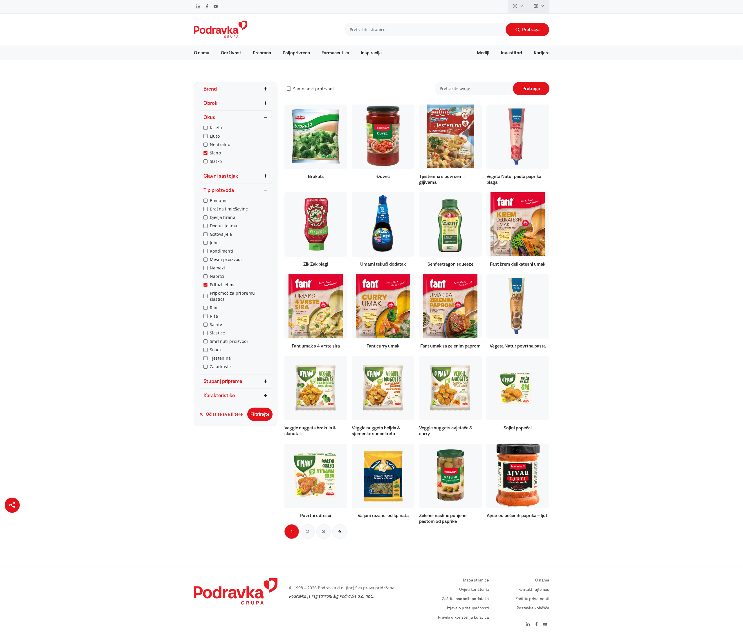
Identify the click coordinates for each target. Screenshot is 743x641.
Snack (215, 349)
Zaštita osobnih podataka (465, 599)
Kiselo (216, 127)
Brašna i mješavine (229, 209)
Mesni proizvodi (226, 259)
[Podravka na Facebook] (207, 7)
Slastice (217, 333)
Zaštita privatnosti (532, 599)
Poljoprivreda (296, 53)
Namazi (217, 268)
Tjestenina (220, 358)
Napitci (217, 276)
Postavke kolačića (533, 608)
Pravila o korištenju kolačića (463, 617)
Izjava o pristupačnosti (468, 608)
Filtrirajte (259, 414)
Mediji (483, 53)
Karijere (541, 53)
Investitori (511, 53)
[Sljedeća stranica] (339, 531)
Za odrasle (220, 366)
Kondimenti (221, 251)
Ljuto (215, 136)
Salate (216, 324)
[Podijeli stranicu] (12, 505)
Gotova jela (221, 234)
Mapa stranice (476, 580)
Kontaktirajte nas (533, 590)
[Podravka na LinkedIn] (198, 7)
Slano (215, 153)
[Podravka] (220, 36)
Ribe (214, 307)
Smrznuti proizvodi (229, 341)
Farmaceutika (335, 53)
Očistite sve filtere (224, 414)
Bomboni (219, 200)
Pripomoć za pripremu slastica (232, 296)
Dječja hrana (222, 217)
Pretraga (531, 29)
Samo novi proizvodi (313, 88)
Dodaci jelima (223, 225)
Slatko (216, 161)
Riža (214, 316)
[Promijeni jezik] (539, 6)
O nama (201, 53)
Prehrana (262, 53)
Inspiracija (371, 53)
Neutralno (220, 144)
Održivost (231, 53)
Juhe (214, 242)
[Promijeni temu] (518, 6)
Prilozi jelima (223, 284)
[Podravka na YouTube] (216, 7)
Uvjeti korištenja (474, 590)
